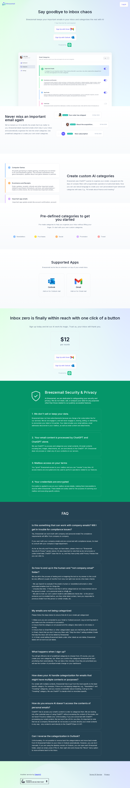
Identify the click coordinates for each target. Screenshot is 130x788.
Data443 (38, 774)
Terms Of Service (95, 774)
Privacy (107, 774)
